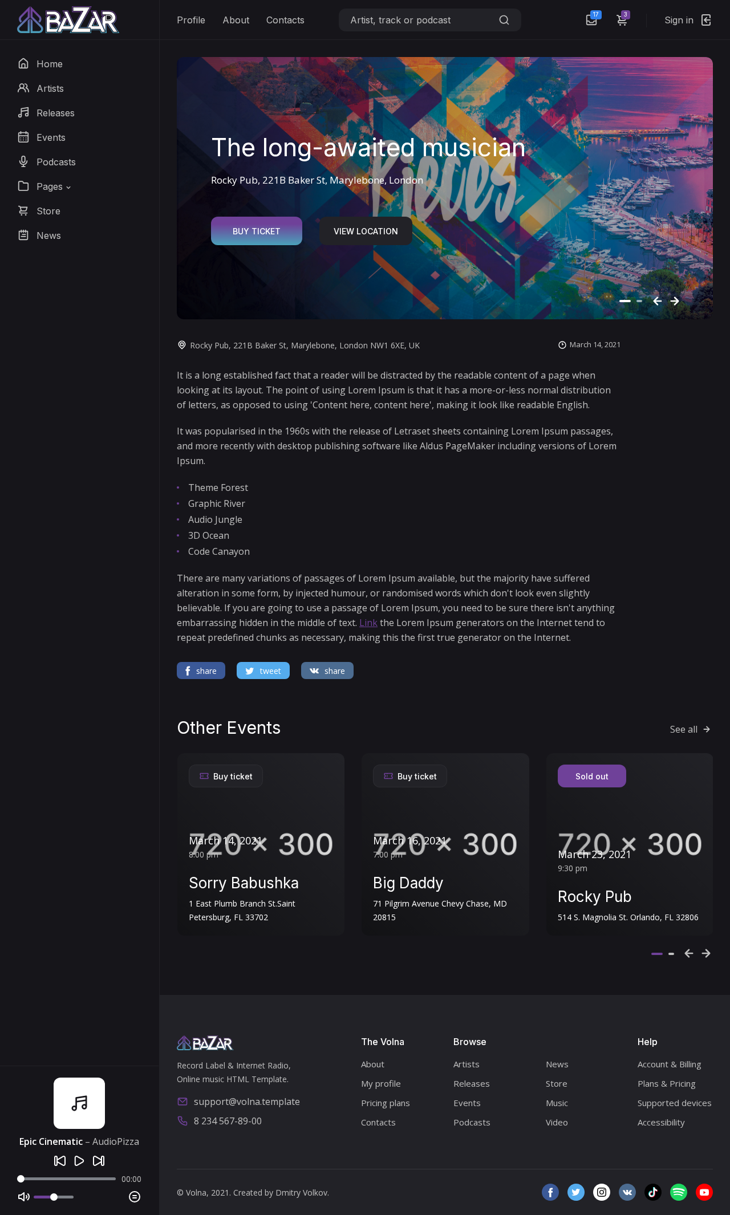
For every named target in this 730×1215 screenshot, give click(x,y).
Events (467, 1102)
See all (683, 729)
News (557, 1064)
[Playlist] (134, 1197)
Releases (471, 1083)
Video (557, 1122)
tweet (270, 670)
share (206, 670)
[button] (45, 186)
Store (556, 1083)
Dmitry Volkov (301, 1192)
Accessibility (661, 1122)
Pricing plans (385, 1102)
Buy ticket (257, 231)
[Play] (79, 1161)
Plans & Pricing (667, 1083)
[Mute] (24, 1197)
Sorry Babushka (244, 883)
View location (366, 231)
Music (557, 1102)
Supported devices (675, 1102)
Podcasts (471, 1122)
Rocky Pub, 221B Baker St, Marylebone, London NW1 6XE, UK (305, 345)
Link (368, 622)
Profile (191, 20)
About (235, 20)
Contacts (285, 20)
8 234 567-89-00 (228, 1121)
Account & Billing (669, 1064)
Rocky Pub (595, 896)
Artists (466, 1064)
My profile (381, 1083)
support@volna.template (247, 1101)
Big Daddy (408, 883)
